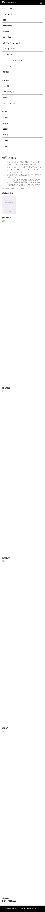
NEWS (5, 97)
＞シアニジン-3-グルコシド (12, 60)
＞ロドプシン (7, 66)
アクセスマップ (8, 92)
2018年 (5, 117)
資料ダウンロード (9, 103)
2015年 (5, 135)
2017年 (5, 123)
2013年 (5, 146)
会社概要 (6, 86)
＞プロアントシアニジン (11, 55)
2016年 (5, 129)
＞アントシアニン (9, 49)
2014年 (5, 141)
